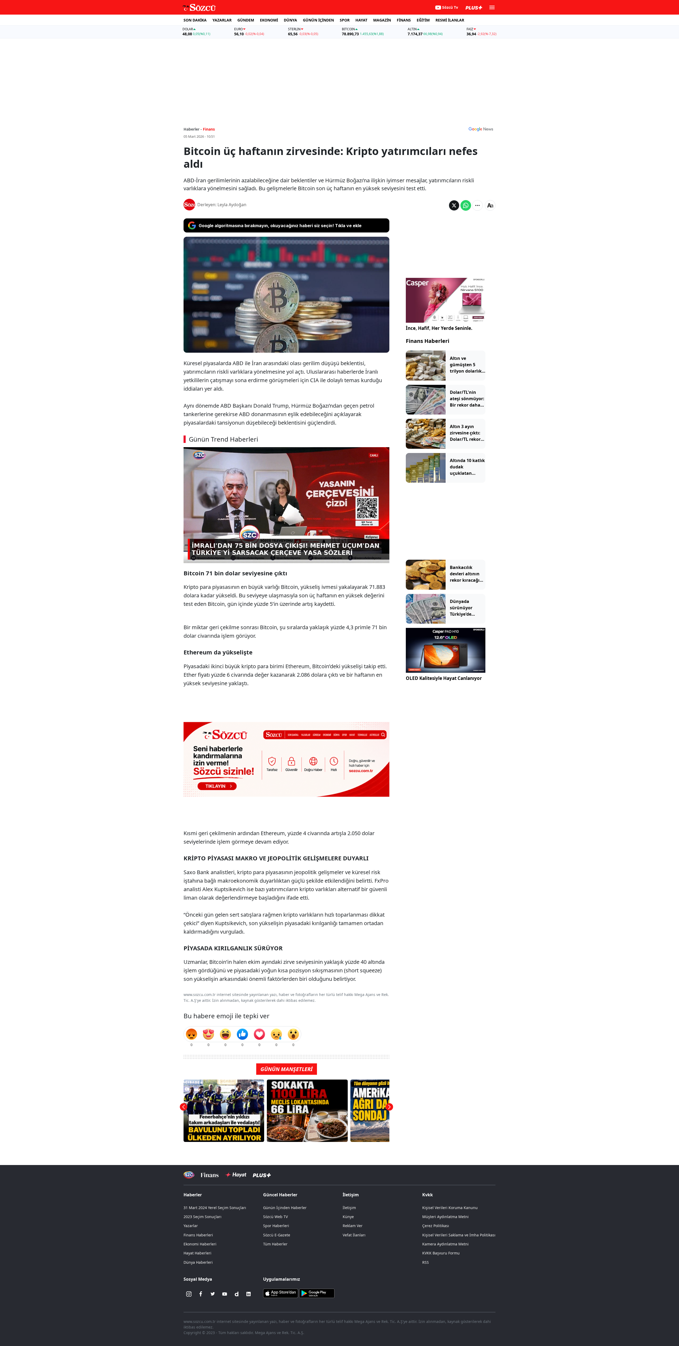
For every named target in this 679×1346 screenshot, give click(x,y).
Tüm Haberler (275, 1243)
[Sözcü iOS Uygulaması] (280, 1293)
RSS (425, 1262)
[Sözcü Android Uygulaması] (316, 1293)
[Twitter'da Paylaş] (454, 205)
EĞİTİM (423, 20)
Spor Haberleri (276, 1225)
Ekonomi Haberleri (200, 1243)
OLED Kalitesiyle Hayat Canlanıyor (444, 678)
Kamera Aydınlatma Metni (445, 1243)
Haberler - (193, 129)
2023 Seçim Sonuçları (202, 1216)
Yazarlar (191, 1225)
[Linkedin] (248, 1294)
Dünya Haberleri (198, 1262)
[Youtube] (224, 1294)
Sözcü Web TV (275, 1216)
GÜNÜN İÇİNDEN (318, 20)
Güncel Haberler (280, 1195)
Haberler (193, 1195)
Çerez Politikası (435, 1225)
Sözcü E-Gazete (276, 1234)
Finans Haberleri (427, 340)
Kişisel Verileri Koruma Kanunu (450, 1207)
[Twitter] (212, 1294)
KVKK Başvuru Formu (441, 1253)
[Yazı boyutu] (490, 205)
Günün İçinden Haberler (285, 1207)
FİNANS (404, 20)
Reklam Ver (353, 1225)
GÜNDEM (245, 20)
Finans (209, 129)
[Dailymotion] (236, 1294)
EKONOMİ (269, 20)
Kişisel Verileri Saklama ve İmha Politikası (458, 1234)
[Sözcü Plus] (262, 1174)
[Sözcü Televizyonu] (189, 1175)
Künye (348, 1216)
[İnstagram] (189, 1294)
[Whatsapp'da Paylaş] (465, 205)
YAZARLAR (222, 20)
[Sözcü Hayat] (235, 1175)
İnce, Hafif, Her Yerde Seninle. (439, 328)
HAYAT (361, 20)
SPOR (345, 20)
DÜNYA (290, 20)
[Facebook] (200, 1294)
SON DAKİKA (195, 20)
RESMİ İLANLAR (450, 20)
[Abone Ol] (480, 129)
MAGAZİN (382, 20)
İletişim (349, 1207)
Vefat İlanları (354, 1234)
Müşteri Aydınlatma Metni (445, 1216)
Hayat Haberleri (197, 1253)
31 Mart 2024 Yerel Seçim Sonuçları (215, 1207)
